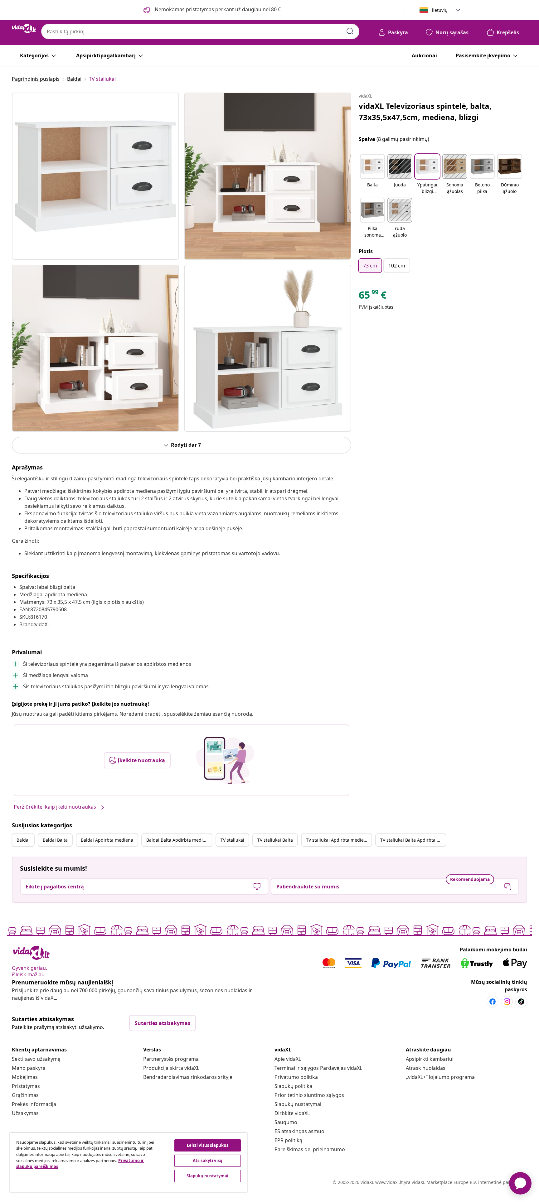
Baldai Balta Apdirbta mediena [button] (178, 840)
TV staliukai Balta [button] (275, 840)
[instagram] (507, 1001)
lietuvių (440, 10)
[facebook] (492, 1001)
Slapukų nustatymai (297, 1104)
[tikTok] (521, 1001)
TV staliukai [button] (232, 840)
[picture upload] (225, 760)
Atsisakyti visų (207, 1160)
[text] (372, 296)
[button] (372, 174)
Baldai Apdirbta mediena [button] (107, 840)
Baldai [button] (23, 840)
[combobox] (200, 31)
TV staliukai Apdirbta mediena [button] (337, 840)
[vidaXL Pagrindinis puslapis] (24, 28)
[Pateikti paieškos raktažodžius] (350, 31)
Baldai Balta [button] (55, 840)
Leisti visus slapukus (208, 1145)
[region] (128, 1162)
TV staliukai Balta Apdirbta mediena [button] (413, 840)
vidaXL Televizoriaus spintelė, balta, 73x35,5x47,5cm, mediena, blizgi (425, 111)
